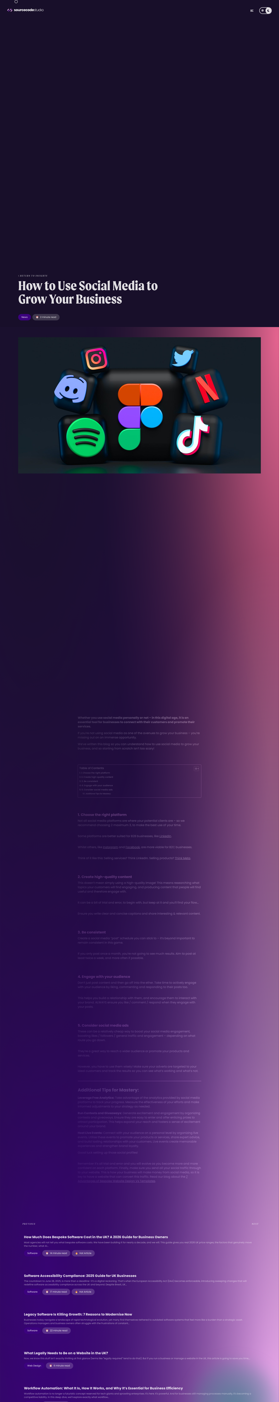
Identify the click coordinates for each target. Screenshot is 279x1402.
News (25, 317)
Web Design (34, 1365)
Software (32, 1253)
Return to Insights (34, 275)
